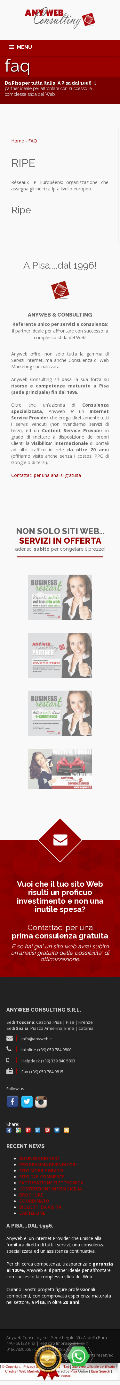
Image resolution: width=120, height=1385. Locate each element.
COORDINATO (34, 1201)
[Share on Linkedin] (37, 1130)
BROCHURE (31, 1195)
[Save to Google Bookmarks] (18, 1130)
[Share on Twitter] (57, 1130)
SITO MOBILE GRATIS (41, 1171)
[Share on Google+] (28, 1130)
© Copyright (11, 1366)
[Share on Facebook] (9, 1130)
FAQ (32, 141)
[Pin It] (47, 1130)
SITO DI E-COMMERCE (41, 1177)
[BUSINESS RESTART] (60, 597)
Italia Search (100, 1371)
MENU (24, 47)
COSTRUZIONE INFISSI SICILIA (50, 1189)
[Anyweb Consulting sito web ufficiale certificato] (48, 1362)
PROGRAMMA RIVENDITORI (48, 1164)
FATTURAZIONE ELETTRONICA (51, 1183)
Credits (10, 1371)
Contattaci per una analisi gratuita (46, 475)
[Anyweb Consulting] (60, 18)
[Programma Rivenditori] (60, 655)
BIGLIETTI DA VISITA (40, 1207)
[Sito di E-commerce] (60, 713)
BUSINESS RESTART (39, 1158)
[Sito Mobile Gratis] (60, 769)
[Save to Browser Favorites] (66, 1130)
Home (17, 141)
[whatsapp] (78, 1356)
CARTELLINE (32, 1213)
